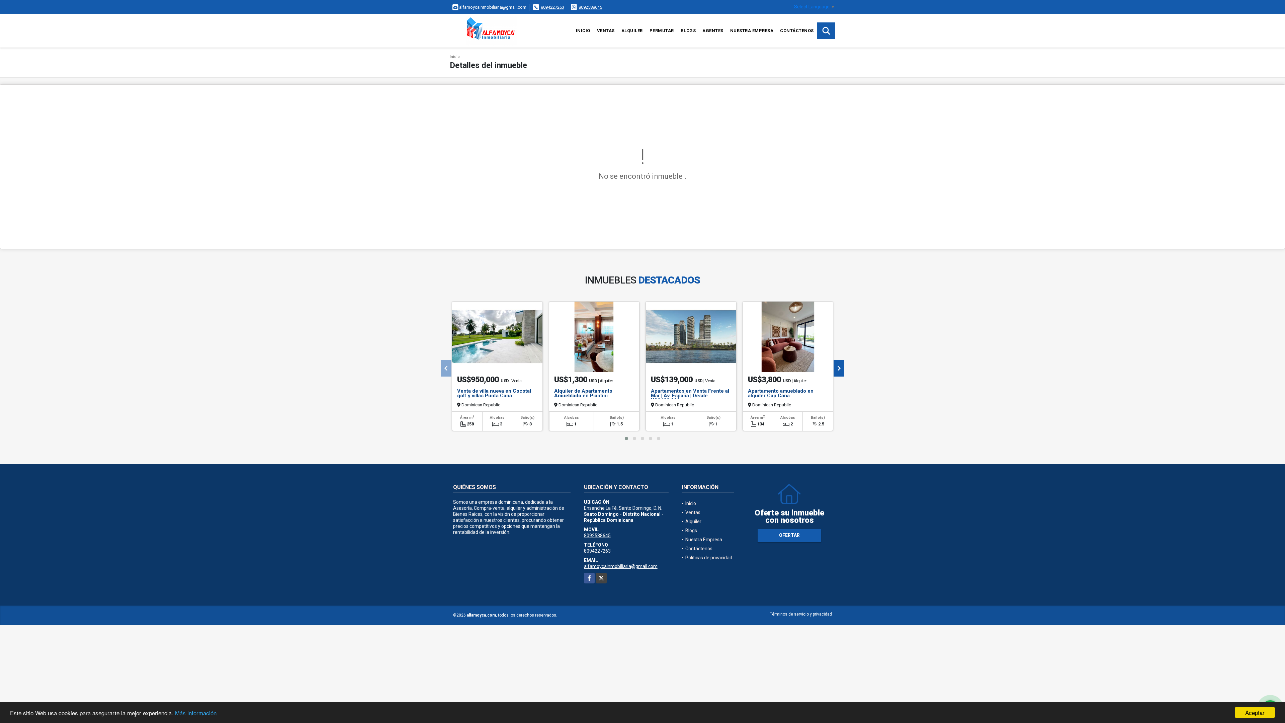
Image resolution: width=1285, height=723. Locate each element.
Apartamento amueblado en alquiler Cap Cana (780, 393)
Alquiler (632, 30)
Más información (196, 713)
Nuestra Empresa (752, 30)
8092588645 (590, 7)
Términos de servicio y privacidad (801, 614)
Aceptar (1255, 712)
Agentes (712, 30)
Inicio (583, 30)
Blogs (688, 30)
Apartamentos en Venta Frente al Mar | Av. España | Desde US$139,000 (690, 395)
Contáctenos (797, 30)
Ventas (606, 30)
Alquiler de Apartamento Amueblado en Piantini (583, 393)
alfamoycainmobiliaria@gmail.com (621, 566)
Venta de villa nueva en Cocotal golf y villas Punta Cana (494, 393)
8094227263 (552, 7)
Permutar (662, 30)
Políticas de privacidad (708, 557)
